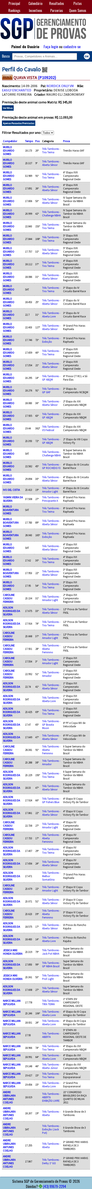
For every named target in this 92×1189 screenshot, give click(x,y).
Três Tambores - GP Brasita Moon (51, 724)
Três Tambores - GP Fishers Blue (51, 800)
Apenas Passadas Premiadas (18, 123)
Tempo (29, 141)
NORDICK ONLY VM (60, 86)
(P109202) (47, 77)
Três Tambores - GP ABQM (51, 377)
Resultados (56, 3)
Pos (37, 141)
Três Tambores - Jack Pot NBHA (51, 951)
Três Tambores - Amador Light (51, 489)
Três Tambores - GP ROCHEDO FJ (51, 466)
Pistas (77, 3)
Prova (66, 141)
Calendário (35, 3)
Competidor (10, 141)
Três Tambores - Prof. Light (51, 977)
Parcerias (56, 10)
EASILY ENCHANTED (16, 90)
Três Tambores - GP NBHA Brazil (51, 964)
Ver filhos (8, 108)
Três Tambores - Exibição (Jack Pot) (51, 1129)
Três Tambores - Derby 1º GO (51, 1161)
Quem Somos (77, 10)
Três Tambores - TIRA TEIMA (51, 1002)
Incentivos (35, 10)
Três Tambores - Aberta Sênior (51, 163)
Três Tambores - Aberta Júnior (51, 1066)
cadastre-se (72, 46)
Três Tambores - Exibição (51, 339)
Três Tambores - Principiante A (51, 499)
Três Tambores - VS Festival (51, 428)
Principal (14, 3)
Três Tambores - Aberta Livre (51, 314)
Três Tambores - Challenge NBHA (51, 213)
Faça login (51, 46)
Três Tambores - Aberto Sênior (51, 926)
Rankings (14, 10)
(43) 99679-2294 (54, 1186)
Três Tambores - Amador (51, 674)
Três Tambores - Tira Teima (51, 150)
